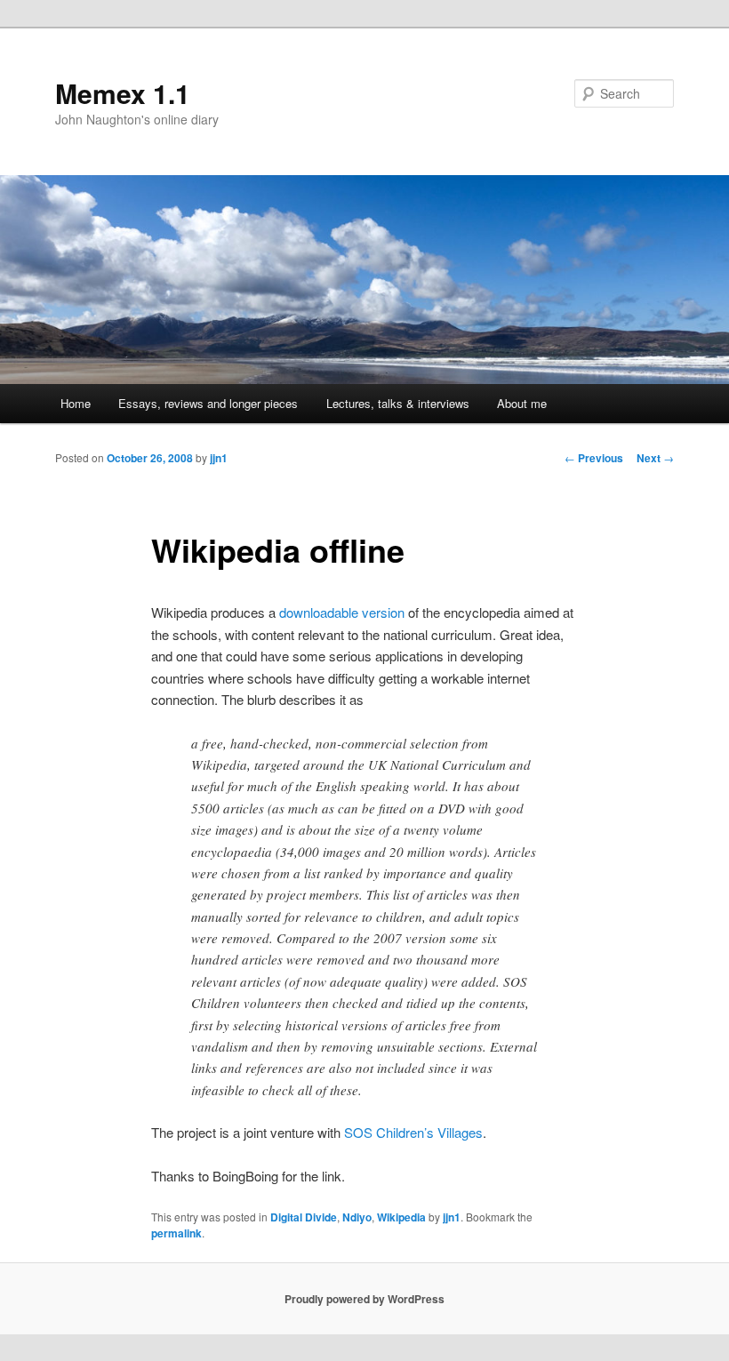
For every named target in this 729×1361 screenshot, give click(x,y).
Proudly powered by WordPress (364, 1299)
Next (655, 458)
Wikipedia (401, 1217)
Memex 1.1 (122, 93)
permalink (176, 1233)
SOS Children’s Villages (413, 1132)
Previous (594, 458)
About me (522, 403)
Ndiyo (357, 1217)
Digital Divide (303, 1217)
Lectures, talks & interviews (397, 403)
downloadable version (342, 612)
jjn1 (219, 458)
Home (75, 403)
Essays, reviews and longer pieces (208, 403)
